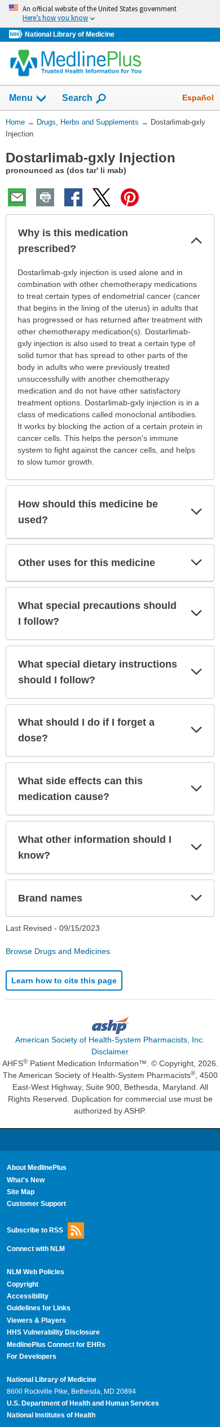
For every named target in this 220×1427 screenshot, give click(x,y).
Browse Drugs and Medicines (58, 951)
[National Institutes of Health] (17, 35)
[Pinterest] (129, 197)
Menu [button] (21, 98)
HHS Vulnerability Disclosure (53, 1332)
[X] (101, 197)
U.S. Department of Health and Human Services (83, 1403)
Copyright (22, 1284)
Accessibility (28, 1296)
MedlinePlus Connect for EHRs (56, 1345)
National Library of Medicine (70, 34)
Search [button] (77, 97)
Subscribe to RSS (35, 1230)
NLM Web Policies (35, 1272)
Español (198, 97)
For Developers (31, 1356)
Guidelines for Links (39, 1308)
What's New (26, 1180)
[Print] (45, 197)
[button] (196, 240)
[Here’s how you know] (110, 14)
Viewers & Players (36, 1320)
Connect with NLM (36, 1249)
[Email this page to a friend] (17, 197)
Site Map (20, 1192)
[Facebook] (73, 197)
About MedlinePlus (37, 1168)
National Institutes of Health (51, 1415)
